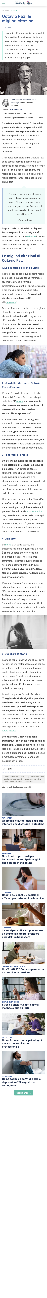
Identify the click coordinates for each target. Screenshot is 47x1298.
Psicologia (7, 1037)
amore (19, 401)
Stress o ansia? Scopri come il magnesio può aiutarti (20, 1006)
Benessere (6, 10)
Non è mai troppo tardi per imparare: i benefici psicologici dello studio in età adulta (21, 859)
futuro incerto (9, 730)
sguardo (11, 302)
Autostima (7, 818)
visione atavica (34, 511)
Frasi (15, 10)
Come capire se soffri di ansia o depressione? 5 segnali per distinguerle (21, 1082)
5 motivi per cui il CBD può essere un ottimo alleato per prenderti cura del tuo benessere (22, 934)
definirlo (31, 236)
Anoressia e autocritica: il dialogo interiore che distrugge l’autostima (23, 822)
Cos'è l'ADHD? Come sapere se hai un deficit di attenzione (23, 971)
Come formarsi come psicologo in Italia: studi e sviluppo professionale (22, 1043)
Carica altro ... (23, 1093)
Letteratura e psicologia (13, 966)
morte (8, 544)
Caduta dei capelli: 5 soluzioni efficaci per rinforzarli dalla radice (23, 896)
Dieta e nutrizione (10, 1002)
